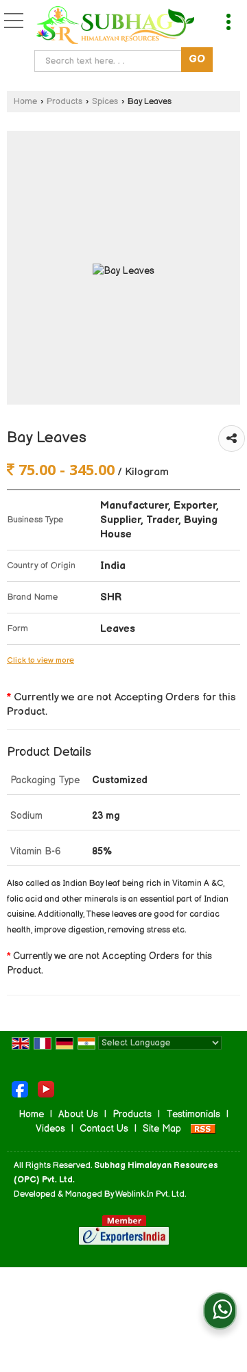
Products (64, 102)
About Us (78, 1114)
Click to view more (40, 660)
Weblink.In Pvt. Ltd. (150, 1194)
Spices (105, 102)
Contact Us (104, 1128)
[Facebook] (20, 1088)
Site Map (162, 1128)
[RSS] (203, 1128)
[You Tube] (46, 1088)
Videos (50, 1128)
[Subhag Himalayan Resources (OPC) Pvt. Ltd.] (114, 26)
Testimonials (193, 1114)
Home (25, 102)
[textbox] (110, 61)
